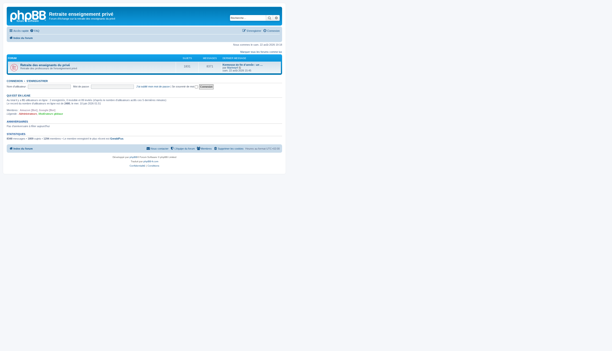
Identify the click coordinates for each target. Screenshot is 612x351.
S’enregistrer (37, 81)
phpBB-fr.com (150, 161)
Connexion (15, 81)
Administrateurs (28, 113)
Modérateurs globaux (50, 113)
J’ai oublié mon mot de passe (153, 86)
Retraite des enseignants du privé (45, 65)
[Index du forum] (28, 15)
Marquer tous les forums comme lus (261, 51)
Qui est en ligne (18, 95)
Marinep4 (232, 67)
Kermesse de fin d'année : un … (243, 64)
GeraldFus (116, 138)
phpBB (133, 157)
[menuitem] (34, 31)
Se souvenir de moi (183, 86)
